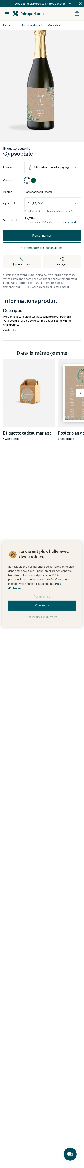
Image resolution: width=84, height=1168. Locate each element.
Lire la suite (9, 330)
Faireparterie (10, 25)
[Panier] (77, 13)
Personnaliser (42, 235)
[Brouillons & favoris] (69, 13)
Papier (7, 191)
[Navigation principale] (7, 13)
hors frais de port (66, 221)
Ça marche (42, 605)
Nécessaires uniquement (42, 616)
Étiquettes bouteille (33, 25)
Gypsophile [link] (54, 25)
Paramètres (42, 596)
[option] (26, 180)
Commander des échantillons (41, 248)
